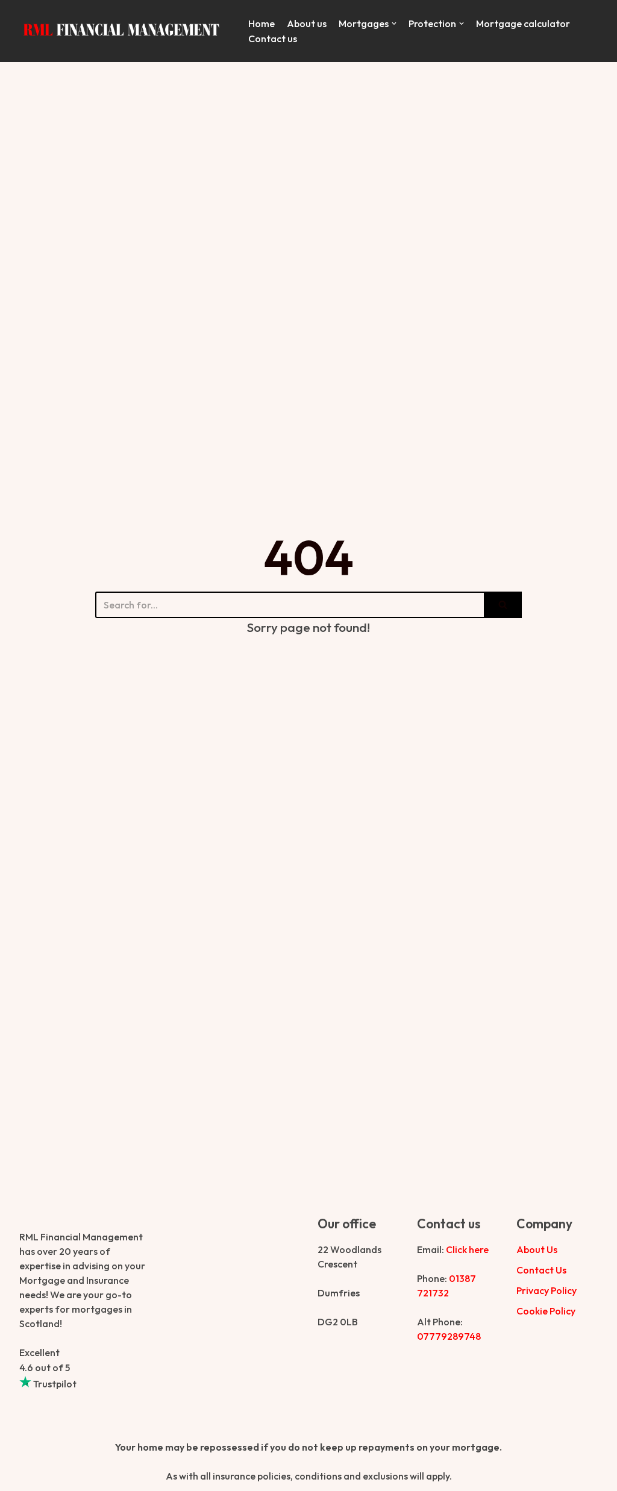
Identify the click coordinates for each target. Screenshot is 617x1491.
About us (307, 23)
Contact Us (541, 1270)
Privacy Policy (546, 1290)
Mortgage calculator (523, 23)
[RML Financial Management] (124, 31)
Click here (467, 1249)
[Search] (503, 605)
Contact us (272, 39)
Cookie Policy (545, 1311)
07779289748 (449, 1336)
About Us (536, 1249)
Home (261, 23)
